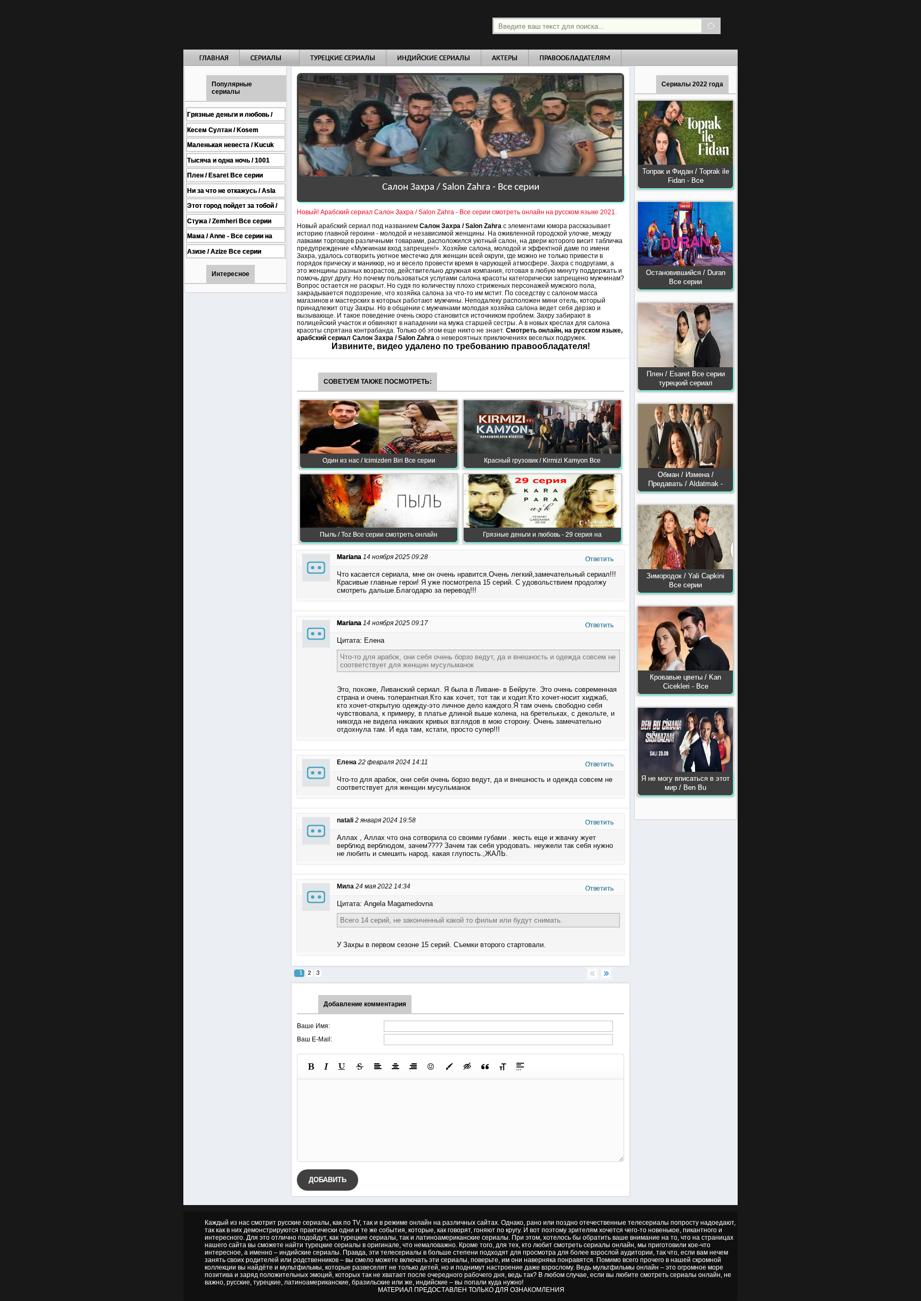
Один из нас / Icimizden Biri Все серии (378, 460)
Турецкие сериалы (342, 58)
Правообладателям (574, 58)
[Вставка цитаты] (485, 1066)
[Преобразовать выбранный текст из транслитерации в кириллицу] (503, 1066)
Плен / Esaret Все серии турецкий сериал (686, 378)
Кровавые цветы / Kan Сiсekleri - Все (685, 681)
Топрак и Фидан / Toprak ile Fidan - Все (685, 175)
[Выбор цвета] (449, 1066)
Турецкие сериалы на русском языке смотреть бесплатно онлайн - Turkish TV (281, 25)
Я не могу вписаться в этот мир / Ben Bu (685, 782)
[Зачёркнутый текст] (360, 1066)
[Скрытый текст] (467, 1066)
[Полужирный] (311, 1066)
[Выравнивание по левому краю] (378, 1066)
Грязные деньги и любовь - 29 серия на (542, 534)
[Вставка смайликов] (431, 1066)
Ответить (599, 559)
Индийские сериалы (433, 58)
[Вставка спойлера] (520, 1066)
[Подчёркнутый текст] (342, 1066)
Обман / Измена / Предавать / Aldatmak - (685, 479)
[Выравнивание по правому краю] (413, 1066)
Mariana (349, 557)
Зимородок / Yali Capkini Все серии (685, 580)
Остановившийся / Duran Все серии (685, 277)
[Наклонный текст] (326, 1066)
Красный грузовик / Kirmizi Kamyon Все (542, 460)
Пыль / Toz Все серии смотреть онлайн (379, 534)
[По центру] (395, 1066)
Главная (214, 58)
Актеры (505, 58)
